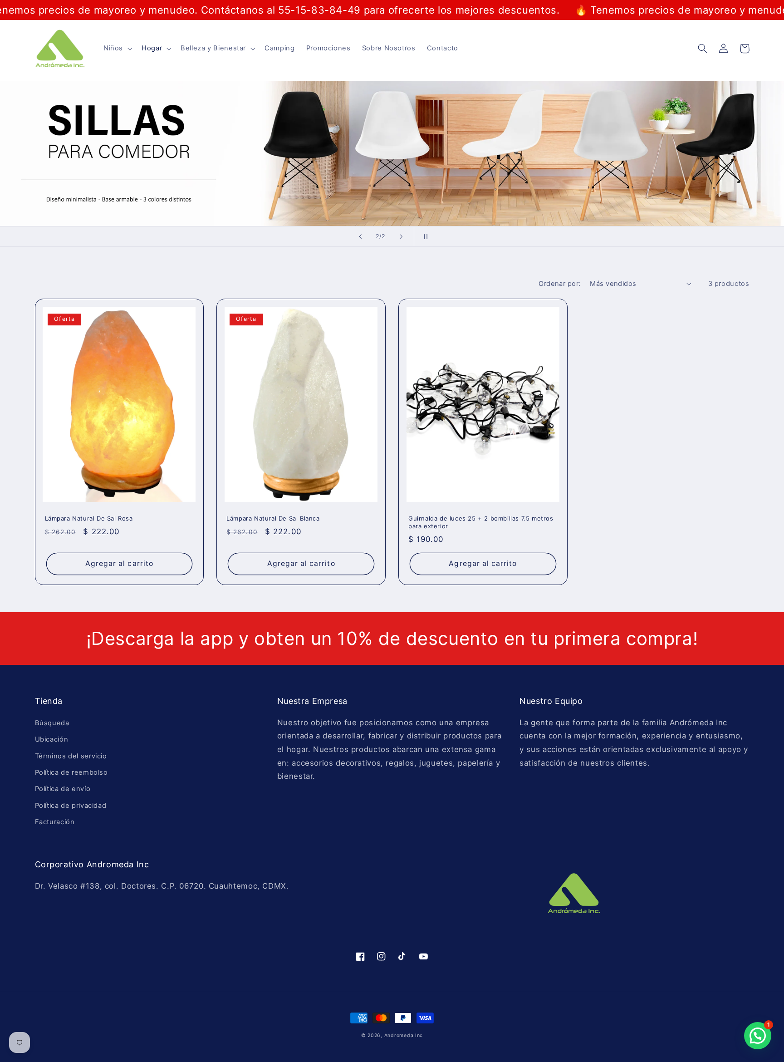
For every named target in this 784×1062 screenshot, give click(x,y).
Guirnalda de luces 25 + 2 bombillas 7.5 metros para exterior (481, 522)
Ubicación (52, 739)
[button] (117, 49)
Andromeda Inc (403, 1035)
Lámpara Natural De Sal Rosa (89, 518)
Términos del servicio (71, 756)
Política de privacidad (71, 805)
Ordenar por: (559, 284)
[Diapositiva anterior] (360, 236)
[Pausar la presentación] (424, 236)
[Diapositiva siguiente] (401, 236)
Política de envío (63, 789)
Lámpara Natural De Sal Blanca (272, 518)
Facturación (55, 822)
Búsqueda (52, 723)
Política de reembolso (71, 772)
